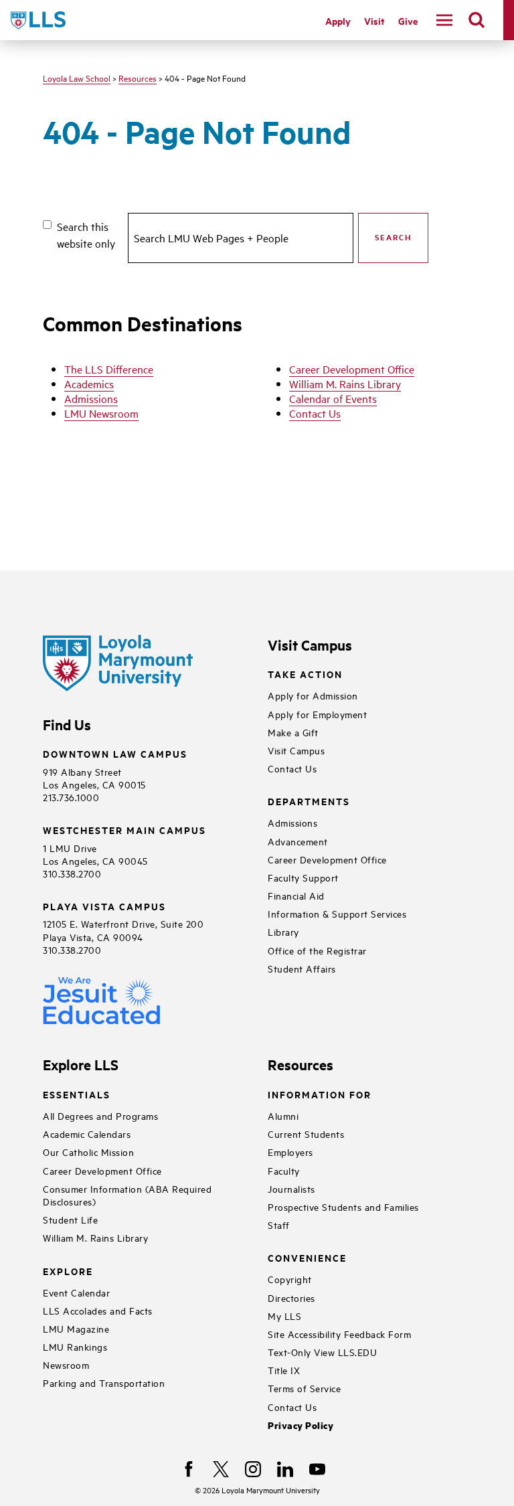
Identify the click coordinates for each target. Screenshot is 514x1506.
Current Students (306, 1133)
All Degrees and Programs (100, 1115)
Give (408, 20)
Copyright (290, 1278)
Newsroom (66, 1364)
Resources (137, 78)
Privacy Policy (300, 1425)
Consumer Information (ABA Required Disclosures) (127, 1194)
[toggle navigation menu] (444, 20)
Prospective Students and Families (343, 1206)
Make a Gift (293, 732)
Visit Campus (296, 750)
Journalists (291, 1188)
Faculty (284, 1170)
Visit (374, 20)
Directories (291, 1297)
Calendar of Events (333, 398)
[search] (476, 20)
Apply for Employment (317, 713)
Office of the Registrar (317, 950)
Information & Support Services (337, 913)
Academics (89, 383)
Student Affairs (302, 968)
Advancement (298, 841)
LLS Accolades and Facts (98, 1310)
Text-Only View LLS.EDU (322, 1351)
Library (283, 931)
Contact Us (315, 413)
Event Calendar (76, 1292)
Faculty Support (303, 877)
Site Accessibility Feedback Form (339, 1333)
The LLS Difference (108, 368)
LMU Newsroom (101, 413)
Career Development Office (351, 368)
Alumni (283, 1115)
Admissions (91, 398)
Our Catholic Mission (88, 1151)
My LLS (284, 1315)
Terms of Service (304, 1388)
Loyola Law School (76, 78)
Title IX (284, 1369)
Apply (338, 20)
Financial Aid (296, 895)
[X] (221, 1469)
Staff (279, 1224)
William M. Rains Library (345, 383)
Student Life (70, 1219)
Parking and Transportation (104, 1382)
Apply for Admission (313, 695)
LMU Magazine (76, 1328)
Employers (290, 1151)
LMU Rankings (75, 1346)
